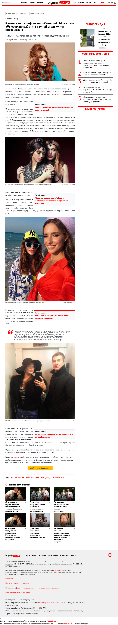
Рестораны (79, 2)
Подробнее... (52, 621)
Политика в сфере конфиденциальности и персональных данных (32, 588)
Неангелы (29, 478)
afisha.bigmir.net (58, 570)
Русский (5, 3)
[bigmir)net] (53, 3)
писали (16, 457)
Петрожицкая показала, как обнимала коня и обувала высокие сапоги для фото (97, 99)
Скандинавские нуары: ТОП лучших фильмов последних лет (97, 73)
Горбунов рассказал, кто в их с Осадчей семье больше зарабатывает (61, 506)
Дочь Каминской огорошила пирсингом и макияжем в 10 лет (37, 533)
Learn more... (68, 623)
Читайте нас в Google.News (40, 468)
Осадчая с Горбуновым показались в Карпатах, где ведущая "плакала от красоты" (12, 534)
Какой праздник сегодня (16, 13)
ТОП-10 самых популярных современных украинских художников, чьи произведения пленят (96, 64)
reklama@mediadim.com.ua (49, 602)
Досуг (101, 2)
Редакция (9, 578)
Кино (32, 2)
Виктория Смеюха (57, 478)
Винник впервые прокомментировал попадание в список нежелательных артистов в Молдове (62, 535)
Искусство (91, 2)
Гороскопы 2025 (37, 13)
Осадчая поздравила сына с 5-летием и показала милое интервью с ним (37, 506)
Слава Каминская (17, 478)
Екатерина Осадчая (41, 478)
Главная (8, 18)
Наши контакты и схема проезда (18, 583)
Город (24, 2)
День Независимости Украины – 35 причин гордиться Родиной (97, 81)
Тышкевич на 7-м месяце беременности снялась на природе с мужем (97, 89)
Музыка (41, 2)
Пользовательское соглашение (17, 592)
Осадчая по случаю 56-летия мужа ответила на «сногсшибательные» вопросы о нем (14, 506)
